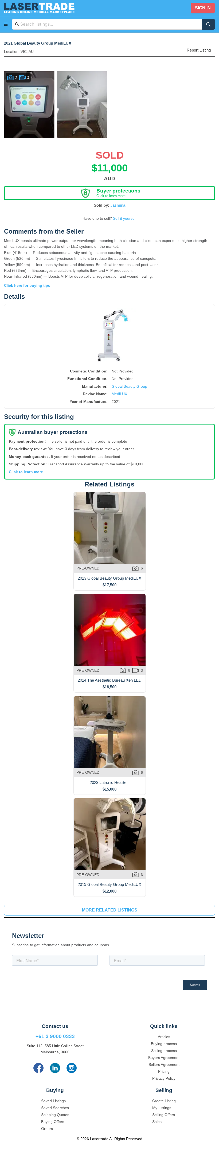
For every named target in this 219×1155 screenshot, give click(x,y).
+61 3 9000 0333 (55, 1036)
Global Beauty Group (129, 386)
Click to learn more (26, 472)
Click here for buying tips (27, 285)
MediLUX (119, 394)
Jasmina (117, 205)
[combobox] (109, 24)
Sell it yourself (124, 218)
